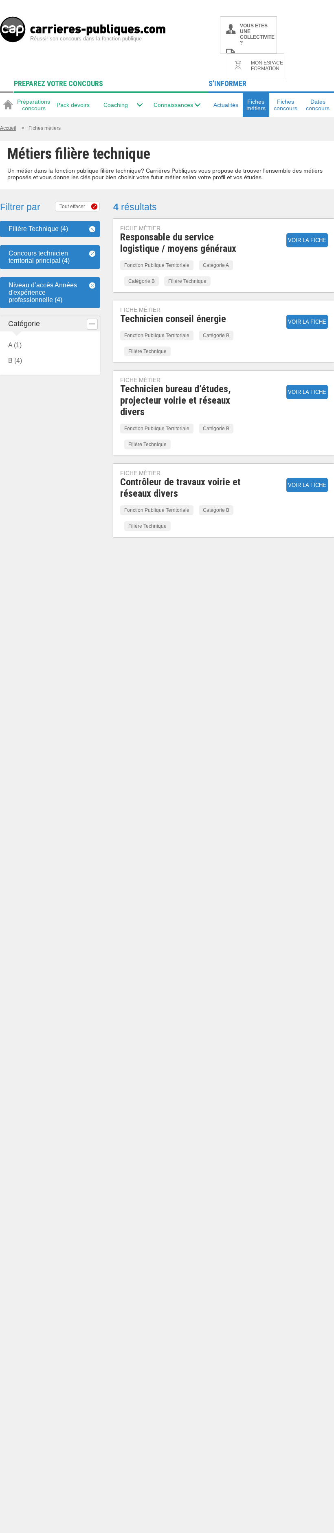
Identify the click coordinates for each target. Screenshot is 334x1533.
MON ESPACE (267, 65)
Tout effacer (72, 206)
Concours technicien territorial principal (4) (39, 257)
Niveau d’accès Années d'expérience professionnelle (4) (43, 292)
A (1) (15, 345)
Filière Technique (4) (38, 228)
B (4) (15, 360)
